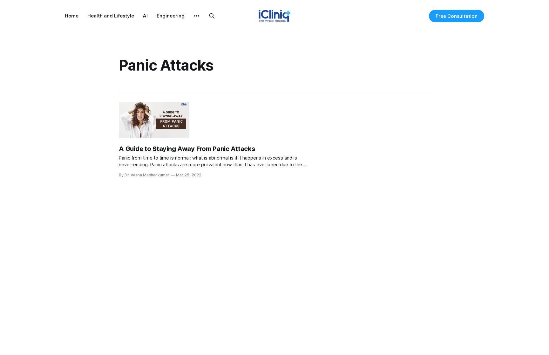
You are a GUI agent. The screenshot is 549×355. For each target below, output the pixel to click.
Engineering (171, 16)
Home (71, 16)
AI (145, 16)
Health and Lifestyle (110, 16)
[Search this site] (212, 16)
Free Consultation (457, 16)
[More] (197, 16)
